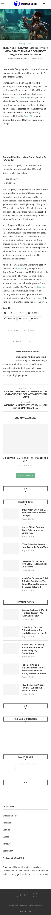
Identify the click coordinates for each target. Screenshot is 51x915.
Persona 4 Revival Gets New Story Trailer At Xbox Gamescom (34, 564)
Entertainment (10, 815)
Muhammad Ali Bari (18, 58)
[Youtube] (29, 895)
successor (37, 298)
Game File (28, 116)
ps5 (24, 330)
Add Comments (25, 475)
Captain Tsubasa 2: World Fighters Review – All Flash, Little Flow (34, 613)
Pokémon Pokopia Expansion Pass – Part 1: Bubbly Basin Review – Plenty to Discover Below (34, 669)
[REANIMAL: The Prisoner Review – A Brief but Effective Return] (11, 689)
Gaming (6, 829)
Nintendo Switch (11, 330)
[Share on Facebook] (33, 341)
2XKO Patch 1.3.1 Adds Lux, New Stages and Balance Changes (34, 513)
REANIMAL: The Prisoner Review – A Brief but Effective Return (33, 688)
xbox (32, 330)
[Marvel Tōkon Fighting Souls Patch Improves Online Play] (11, 531)
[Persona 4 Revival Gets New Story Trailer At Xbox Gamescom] (11, 565)
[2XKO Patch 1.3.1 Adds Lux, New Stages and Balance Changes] (25, 439)
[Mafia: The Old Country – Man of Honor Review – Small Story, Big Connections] (11, 648)
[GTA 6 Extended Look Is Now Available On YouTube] (11, 548)
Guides (6, 836)
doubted (37, 287)
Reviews (6, 843)
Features (7, 822)
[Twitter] (22, 895)
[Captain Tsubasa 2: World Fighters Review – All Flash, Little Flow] (11, 614)
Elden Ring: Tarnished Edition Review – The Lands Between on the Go (34, 630)
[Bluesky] (35, 895)
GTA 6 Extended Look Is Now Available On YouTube (35, 545)
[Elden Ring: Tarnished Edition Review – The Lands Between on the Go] (11, 631)
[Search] (48, 4)
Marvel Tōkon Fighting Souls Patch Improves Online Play (33, 530)
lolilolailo (19, 268)
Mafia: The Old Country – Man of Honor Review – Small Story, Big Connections (34, 649)
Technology (8, 850)
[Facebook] (16, 895)
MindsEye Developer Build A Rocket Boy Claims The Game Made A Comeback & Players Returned (35, 582)
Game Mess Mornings (20, 97)
